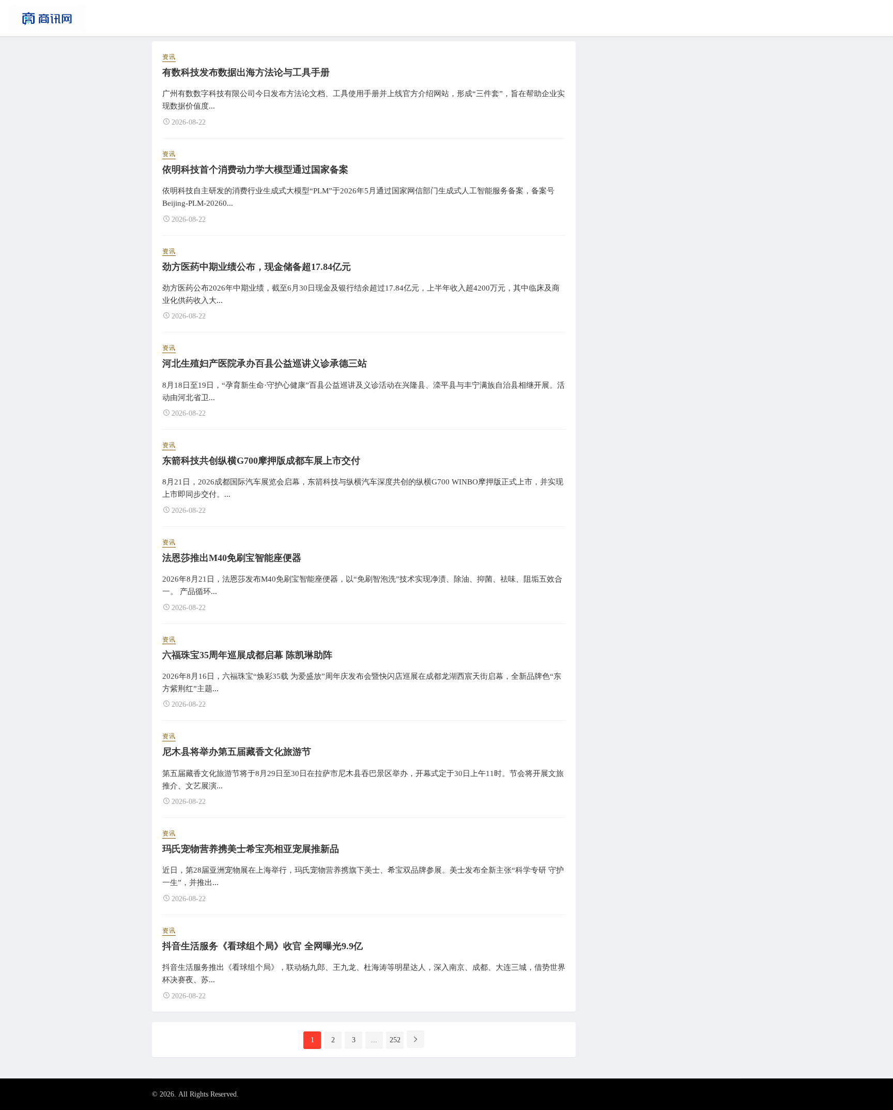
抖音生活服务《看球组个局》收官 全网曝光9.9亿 (262, 946)
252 (395, 1040)
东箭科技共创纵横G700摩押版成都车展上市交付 (261, 460)
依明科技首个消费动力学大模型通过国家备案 (255, 169)
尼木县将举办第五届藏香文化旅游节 (236, 752)
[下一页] (415, 1039)
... (374, 1040)
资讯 (169, 56)
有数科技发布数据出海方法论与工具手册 (246, 72)
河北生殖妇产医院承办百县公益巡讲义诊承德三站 (264, 363)
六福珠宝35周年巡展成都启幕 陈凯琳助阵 (247, 655)
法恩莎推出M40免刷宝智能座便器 (231, 558)
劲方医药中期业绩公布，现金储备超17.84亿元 (256, 267)
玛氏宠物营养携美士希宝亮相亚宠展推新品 (250, 849)
